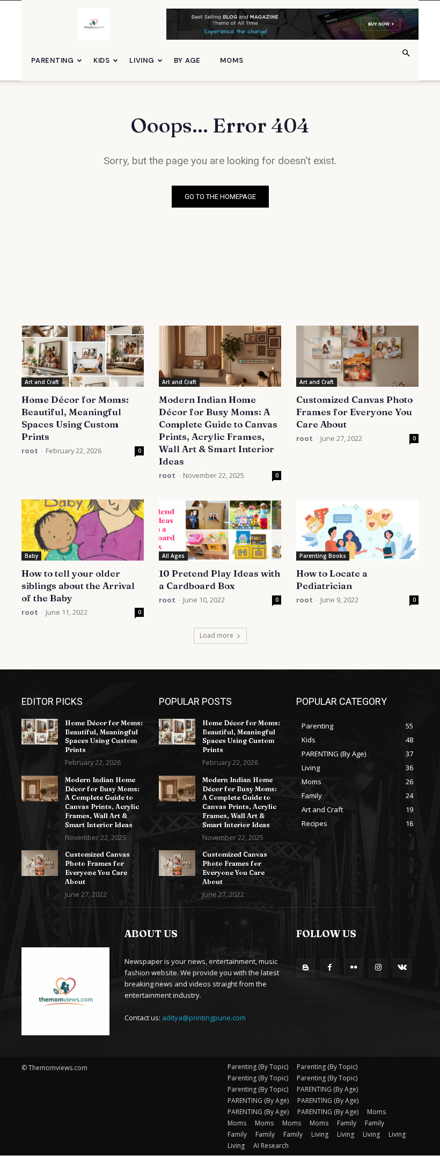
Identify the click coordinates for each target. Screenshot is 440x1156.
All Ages (173, 555)
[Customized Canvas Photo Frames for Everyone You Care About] (357, 356)
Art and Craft (42, 382)
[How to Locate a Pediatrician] (357, 530)
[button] (406, 53)
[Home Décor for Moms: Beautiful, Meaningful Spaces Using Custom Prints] (82, 356)
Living (142, 60)
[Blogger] (305, 968)
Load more (216, 635)
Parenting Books (322, 555)
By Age (187, 60)
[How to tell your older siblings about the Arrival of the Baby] (82, 530)
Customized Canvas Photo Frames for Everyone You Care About (354, 412)
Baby (31, 555)
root (29, 450)
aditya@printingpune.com (204, 1017)
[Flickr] (353, 968)
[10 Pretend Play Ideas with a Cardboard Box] (220, 530)
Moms (231, 60)
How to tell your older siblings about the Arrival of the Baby (78, 585)
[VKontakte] (402, 968)
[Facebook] (329, 968)
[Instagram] (378, 968)
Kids (101, 60)
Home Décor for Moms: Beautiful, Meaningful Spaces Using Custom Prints (104, 736)
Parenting (52, 60)
